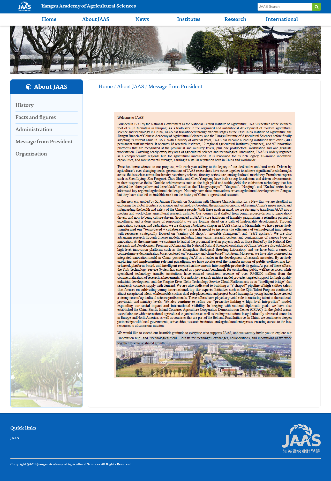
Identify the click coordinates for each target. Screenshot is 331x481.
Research (235, 19)
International (282, 19)
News (142, 19)
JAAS (14, 438)
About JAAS (95, 19)
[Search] (316, 7)
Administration (34, 129)
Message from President (44, 142)
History (25, 105)
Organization (31, 154)
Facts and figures (36, 117)
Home (49, 19)
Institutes (188, 19)
